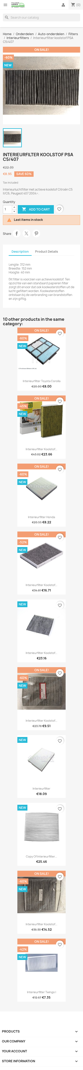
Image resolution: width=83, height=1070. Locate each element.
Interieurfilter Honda (41, 517)
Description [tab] (20, 252)
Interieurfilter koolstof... (41, 449)
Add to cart (36, 209)
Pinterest (36, 233)
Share (16, 233)
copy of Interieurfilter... (41, 856)
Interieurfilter (41, 788)
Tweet (26, 233)
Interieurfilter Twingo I (41, 992)
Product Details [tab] (46, 252)
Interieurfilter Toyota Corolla (41, 381)
